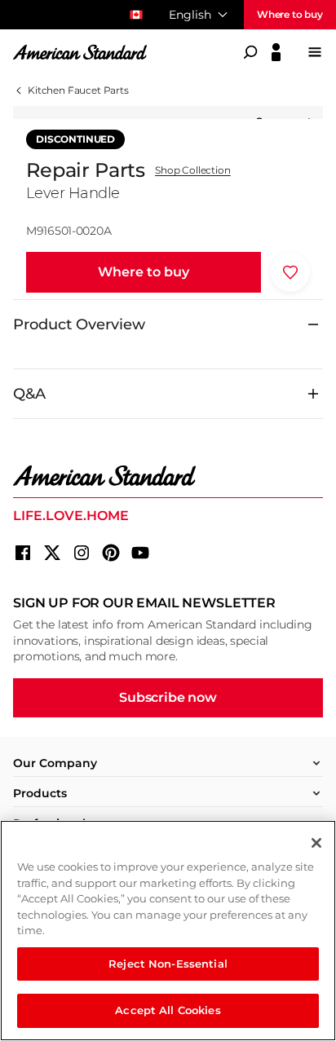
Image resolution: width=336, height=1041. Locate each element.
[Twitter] (52, 552)
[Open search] (250, 52)
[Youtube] (140, 552)
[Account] (276, 52)
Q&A (29, 394)
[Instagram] (81, 552)
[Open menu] (315, 52)
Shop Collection (193, 170)
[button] (143, 272)
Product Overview (79, 324)
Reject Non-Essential (168, 963)
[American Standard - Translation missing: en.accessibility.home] (168, 476)
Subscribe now (168, 697)
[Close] (316, 843)
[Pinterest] (111, 552)
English (190, 14)
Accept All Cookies (167, 1010)
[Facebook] (23, 552)
